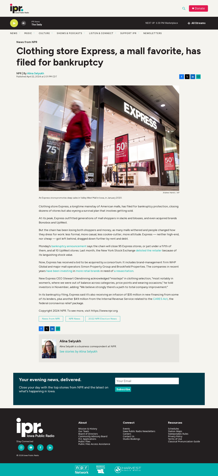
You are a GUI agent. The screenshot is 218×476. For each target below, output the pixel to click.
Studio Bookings (131, 438)
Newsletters (152, 33)
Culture (44, 33)
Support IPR (128, 33)
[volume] (23, 23)
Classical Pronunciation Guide (184, 441)
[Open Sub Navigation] (20, 33)
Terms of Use (175, 438)
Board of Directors (88, 433)
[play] (14, 23)
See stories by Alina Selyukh (78, 351)
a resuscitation (123, 271)
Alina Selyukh (35, 73)
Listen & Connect (101, 33)
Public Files (84, 441)
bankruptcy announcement (69, 246)
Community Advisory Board (92, 436)
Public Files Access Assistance (94, 443)
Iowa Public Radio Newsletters (139, 431)
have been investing (59, 271)
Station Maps (175, 431)
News (13, 33)
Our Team (83, 431)
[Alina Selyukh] (49, 348)
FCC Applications (87, 438)
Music (28, 33)
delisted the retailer (149, 250)
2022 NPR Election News (103, 318)
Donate (200, 8)
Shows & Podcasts (69, 33)
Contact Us (128, 436)
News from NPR (26, 42)
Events (126, 428)
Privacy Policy (175, 436)
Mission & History (87, 428)
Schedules (173, 428)
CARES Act (160, 299)
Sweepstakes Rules (178, 433)
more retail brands (88, 271)
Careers (127, 433)
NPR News (74, 318)
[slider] (28, 23)
